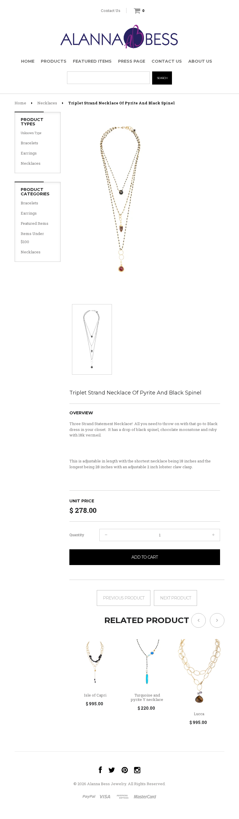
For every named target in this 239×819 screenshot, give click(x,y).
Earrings (29, 153)
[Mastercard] (145, 797)
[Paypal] (89, 797)
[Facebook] (100, 770)
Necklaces (47, 103)
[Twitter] (112, 770)
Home (20, 103)
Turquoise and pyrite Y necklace (147, 697)
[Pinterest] (124, 770)
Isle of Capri (95, 695)
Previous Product (123, 598)
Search (162, 78)
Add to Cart (144, 557)
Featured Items (34, 223)
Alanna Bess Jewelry (106, 783)
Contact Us (110, 10)
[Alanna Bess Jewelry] (119, 35)
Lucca (199, 714)
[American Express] (122, 797)
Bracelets (29, 142)
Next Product (175, 598)
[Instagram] (137, 770)
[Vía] (106, 797)
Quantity (76, 534)
